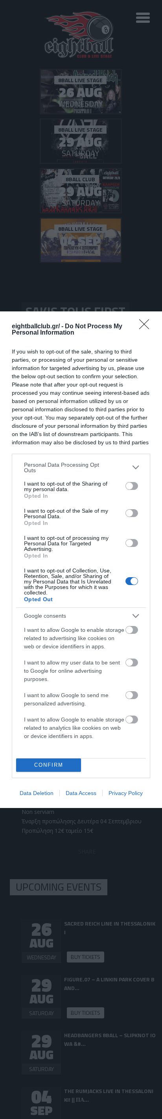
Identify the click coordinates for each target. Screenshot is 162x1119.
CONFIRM (48, 765)
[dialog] (81, 559)
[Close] (146, 326)
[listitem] (81, 467)
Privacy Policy (126, 793)
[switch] (131, 486)
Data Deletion (36, 793)
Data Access (81, 793)
